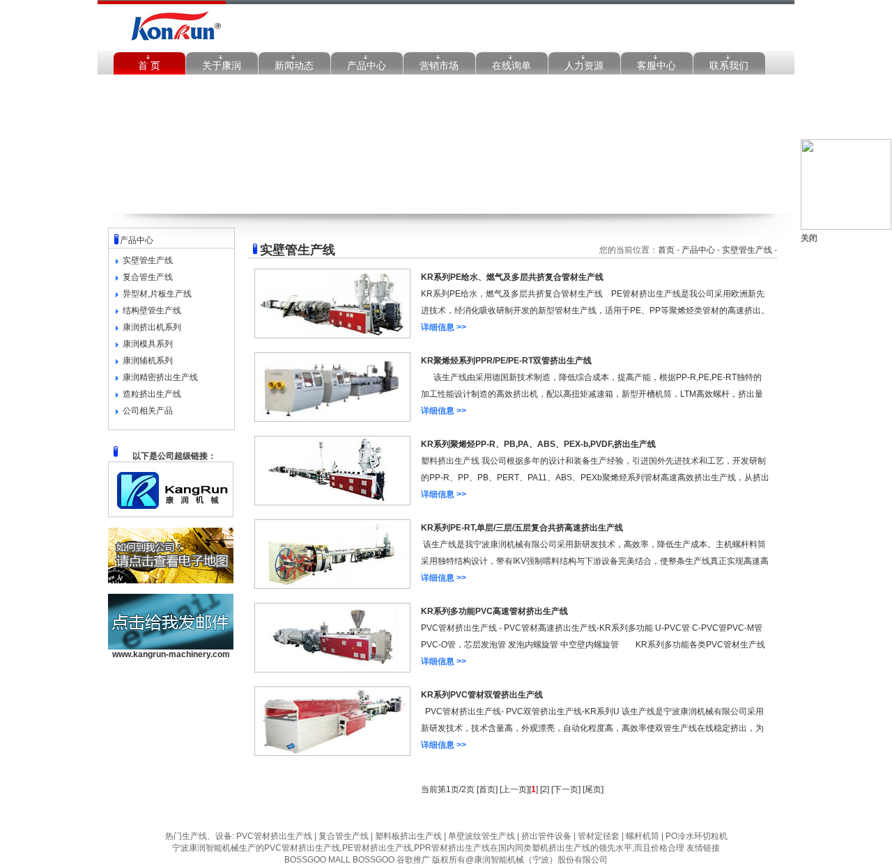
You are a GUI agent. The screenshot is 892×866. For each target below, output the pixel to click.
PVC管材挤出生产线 (274, 836)
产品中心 (366, 65)
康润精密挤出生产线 (160, 377)
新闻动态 (294, 65)
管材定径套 (598, 836)
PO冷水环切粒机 (695, 836)
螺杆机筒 (641, 836)
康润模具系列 (148, 344)
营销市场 (439, 65)
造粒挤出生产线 (152, 394)
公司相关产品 (148, 411)
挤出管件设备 (545, 836)
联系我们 (728, 65)
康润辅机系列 (148, 360)
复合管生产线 (148, 277)
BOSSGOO (373, 860)
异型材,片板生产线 (157, 294)
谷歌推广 (413, 860)
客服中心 (656, 65)
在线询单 (511, 65)
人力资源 (583, 65)
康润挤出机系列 (152, 327)
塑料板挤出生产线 (407, 836)
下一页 (565, 789)
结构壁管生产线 (152, 310)
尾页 (593, 789)
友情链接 (703, 848)
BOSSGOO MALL (317, 860)
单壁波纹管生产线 (480, 836)
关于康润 (221, 65)
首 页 (149, 65)
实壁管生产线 (148, 260)
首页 (666, 250)
